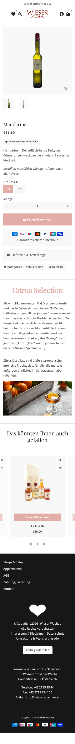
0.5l (8, 189)
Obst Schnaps (56, 267)
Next (68, 60)
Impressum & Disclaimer (28, 633)
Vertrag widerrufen (37, 650)
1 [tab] (30, 544)
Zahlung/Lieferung (16, 582)
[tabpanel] (37, 496)
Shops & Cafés (13, 562)
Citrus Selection (34, 267)
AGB (6, 575)
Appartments (12, 569)
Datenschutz (55, 633)
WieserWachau (47, 717)
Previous (7, 496)
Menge (8, 199)
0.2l (20, 189)
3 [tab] (44, 544)
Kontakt (8, 588)
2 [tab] (37, 544)
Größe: (10, 182)
